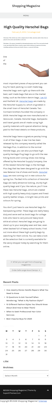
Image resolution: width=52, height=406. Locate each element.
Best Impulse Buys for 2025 (19, 319)
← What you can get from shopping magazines (26, 263)
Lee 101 (43, 97)
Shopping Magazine (26, 6)
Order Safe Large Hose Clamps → (26, 270)
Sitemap (43, 401)
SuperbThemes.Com (12, 393)
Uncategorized (34, 32)
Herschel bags (26, 101)
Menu (26, 15)
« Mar (6, 361)
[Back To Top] (48, 390)
